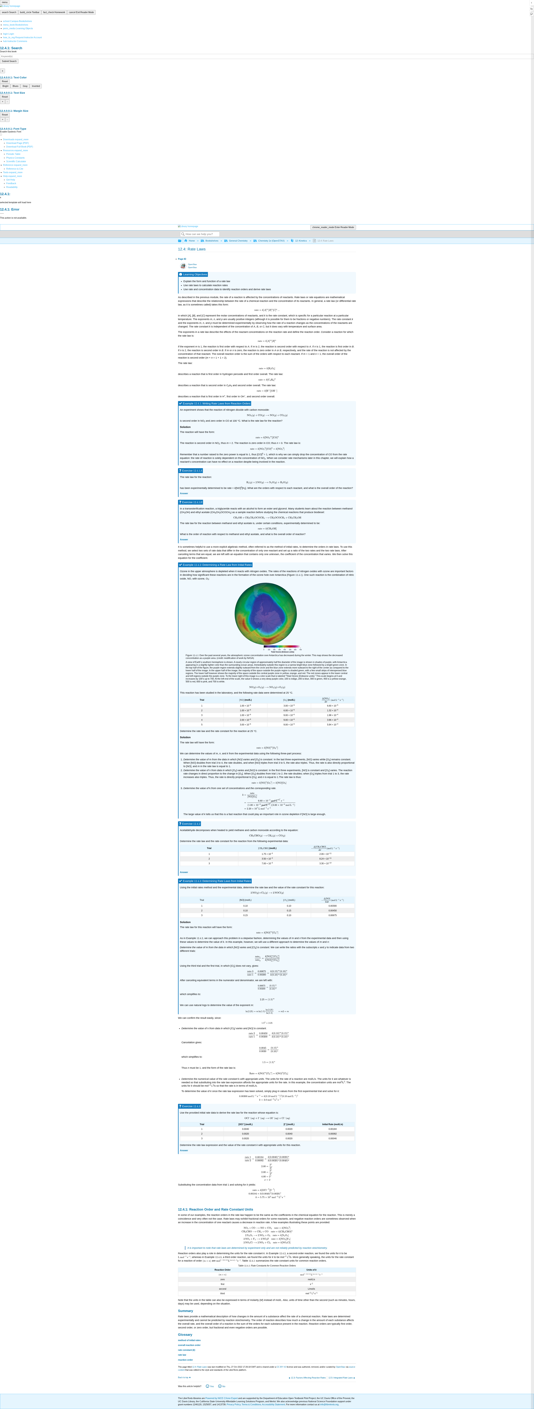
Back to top (183, 1377)
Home (191, 241)
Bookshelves (212, 241)
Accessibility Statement (273, 1404)
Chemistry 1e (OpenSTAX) (271, 241)
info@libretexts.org (328, 1404)
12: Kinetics (301, 241)
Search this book (8, 51)
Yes (212, 1386)
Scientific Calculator (16, 161)
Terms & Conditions (251, 1404)
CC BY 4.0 (281, 1367)
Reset (5, 81)
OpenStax (192, 264)
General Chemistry (238, 241)
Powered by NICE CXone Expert (221, 1398)
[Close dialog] (2, 213)
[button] (11, 183)
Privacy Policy (234, 1404)
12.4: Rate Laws (199, 1367)
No (223, 1386)
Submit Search (9, 61)
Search (183, 234)
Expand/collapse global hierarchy (181, 241)
